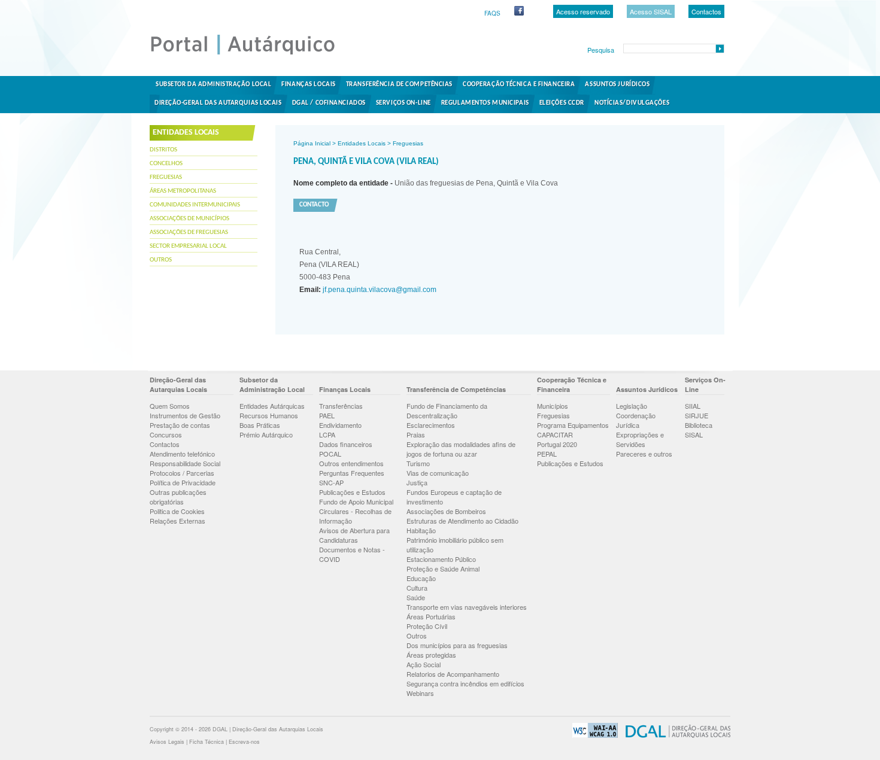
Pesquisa (600, 49)
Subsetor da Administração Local (213, 84)
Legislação (631, 406)
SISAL (694, 434)
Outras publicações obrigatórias (178, 496)
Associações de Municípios (189, 218)
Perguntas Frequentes (351, 473)
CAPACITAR (555, 434)
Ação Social (423, 664)
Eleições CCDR (561, 103)
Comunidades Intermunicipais (195, 205)
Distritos (163, 150)
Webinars (420, 693)
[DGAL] (675, 736)
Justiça (416, 482)
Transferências (341, 406)
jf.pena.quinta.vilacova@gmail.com (378, 289)
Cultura (416, 587)
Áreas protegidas (431, 654)
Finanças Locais (308, 84)
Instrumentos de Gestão (185, 415)
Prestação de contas (180, 425)
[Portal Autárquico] (252, 54)
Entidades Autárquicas (272, 406)
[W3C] (592, 736)
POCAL (330, 453)
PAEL (327, 415)
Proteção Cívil (426, 626)
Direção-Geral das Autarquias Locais (218, 103)
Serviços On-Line (403, 103)
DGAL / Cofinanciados (329, 103)
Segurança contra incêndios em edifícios (465, 683)
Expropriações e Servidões (640, 439)
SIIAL (692, 406)
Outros (161, 260)
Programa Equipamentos (573, 425)
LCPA (327, 434)
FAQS (492, 13)
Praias (415, 434)
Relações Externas (177, 520)
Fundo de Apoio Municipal (356, 501)
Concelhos (166, 163)
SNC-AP (331, 482)
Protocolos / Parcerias (182, 473)
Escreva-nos (244, 742)
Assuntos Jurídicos (617, 84)
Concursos (166, 434)
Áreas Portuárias (431, 616)
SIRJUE (696, 415)
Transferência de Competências (399, 84)
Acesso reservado (583, 11)
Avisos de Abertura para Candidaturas (354, 535)
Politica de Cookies (177, 511)
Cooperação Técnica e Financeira (519, 84)
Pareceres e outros (644, 453)
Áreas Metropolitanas (183, 191)
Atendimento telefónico (182, 453)
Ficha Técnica (206, 742)
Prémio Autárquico (266, 434)
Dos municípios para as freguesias (457, 645)
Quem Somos (170, 406)
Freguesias (166, 177)
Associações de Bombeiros (446, 511)
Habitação (421, 530)
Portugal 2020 (557, 444)
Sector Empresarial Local (188, 246)
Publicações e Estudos (352, 492)
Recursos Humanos (268, 415)
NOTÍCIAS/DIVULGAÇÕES (631, 103)
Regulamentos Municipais (485, 103)
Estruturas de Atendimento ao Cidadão (462, 520)
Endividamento (340, 425)
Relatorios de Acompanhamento (452, 674)
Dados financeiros (345, 444)
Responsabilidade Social (185, 463)
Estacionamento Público (441, 559)
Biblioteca (698, 425)
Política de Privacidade (183, 482)
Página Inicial (311, 143)
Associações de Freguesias (189, 232)
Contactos (706, 11)
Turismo (418, 463)
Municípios (552, 406)
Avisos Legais (167, 742)
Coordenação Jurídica (636, 420)
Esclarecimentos (430, 425)
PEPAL (547, 453)
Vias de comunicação (437, 473)
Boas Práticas (259, 425)
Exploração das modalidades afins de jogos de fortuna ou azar (460, 448)
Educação (421, 578)
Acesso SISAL (651, 11)
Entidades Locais (362, 143)
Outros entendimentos (351, 463)
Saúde (415, 597)
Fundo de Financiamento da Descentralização (446, 410)
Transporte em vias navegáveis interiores (466, 607)
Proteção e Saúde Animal (443, 568)
